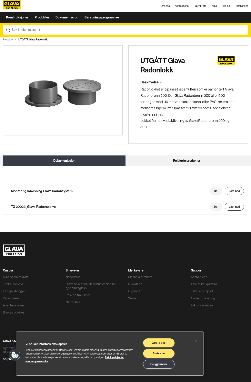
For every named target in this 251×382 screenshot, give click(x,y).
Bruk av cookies (14, 312)
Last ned (234, 191)
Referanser (241, 6)
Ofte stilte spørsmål (204, 284)
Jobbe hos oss (13, 284)
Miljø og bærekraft (15, 277)
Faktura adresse (202, 305)
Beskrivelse (149, 82)
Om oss (165, 6)
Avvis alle (159, 353)
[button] (15, 355)
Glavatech (135, 284)
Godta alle (159, 343)
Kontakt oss (182, 6)
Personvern (11, 298)
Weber (133, 298)
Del (216, 191)
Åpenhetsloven (13, 305)
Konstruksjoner (17, 17)
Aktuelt (226, 6)
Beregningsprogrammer (102, 17)
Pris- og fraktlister (78, 295)
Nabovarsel (73, 277)
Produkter (42, 17)
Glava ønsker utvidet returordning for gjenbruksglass (91, 286)
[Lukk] (195, 341)
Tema (213, 6)
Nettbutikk (73, 302)
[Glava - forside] (12, 6)
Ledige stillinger (14, 291)
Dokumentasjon (67, 17)
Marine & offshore (140, 277)
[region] (110, 353)
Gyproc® (134, 291)
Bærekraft (200, 6)
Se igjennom (158, 364)
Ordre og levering (203, 298)
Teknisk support (202, 291)
